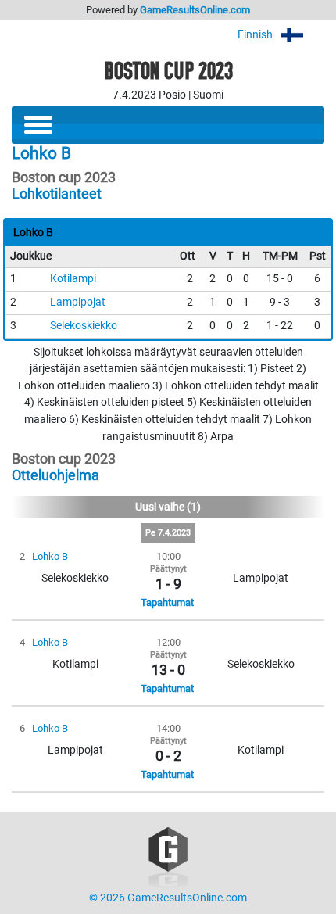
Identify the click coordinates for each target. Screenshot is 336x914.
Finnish (256, 34)
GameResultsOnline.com (195, 10)
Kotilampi (73, 278)
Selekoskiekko (83, 325)
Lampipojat (77, 302)
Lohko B (50, 556)
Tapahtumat (167, 602)
